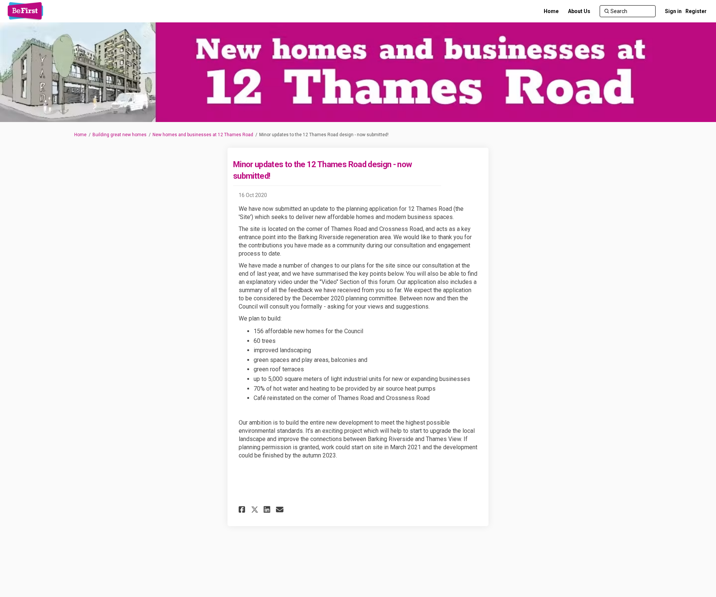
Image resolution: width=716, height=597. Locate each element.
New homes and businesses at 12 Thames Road (203, 134)
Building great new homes (119, 134)
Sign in (673, 11)
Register (696, 11)
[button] (243, 509)
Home (80, 134)
